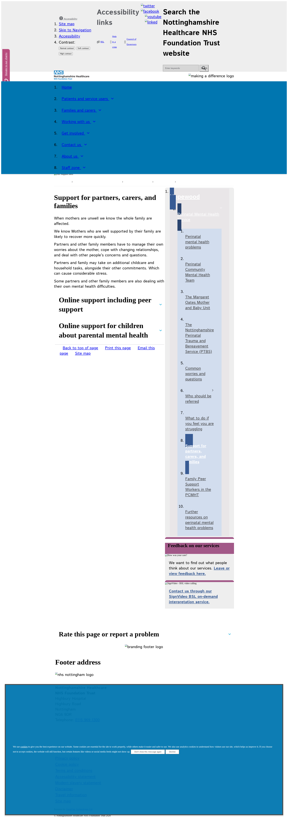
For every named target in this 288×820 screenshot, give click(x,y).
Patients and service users (97, 181)
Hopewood (163, 181)
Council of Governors (131, 42)
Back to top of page (80, 348)
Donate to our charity (6, 64)
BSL (102, 41)
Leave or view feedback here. (199, 571)
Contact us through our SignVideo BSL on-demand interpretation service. (193, 596)
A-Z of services (137, 181)
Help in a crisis (114, 42)
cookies (24, 746)
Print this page (118, 348)
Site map (66, 24)
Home (64, 181)
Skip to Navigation (75, 30)
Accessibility (70, 19)
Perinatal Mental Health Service (205, 181)
